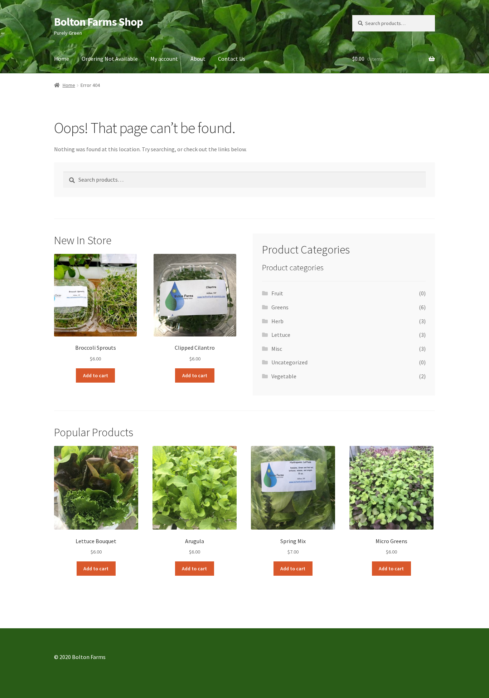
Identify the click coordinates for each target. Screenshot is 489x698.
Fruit (277, 293)
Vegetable (283, 376)
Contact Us (231, 58)
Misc (276, 348)
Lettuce (280, 334)
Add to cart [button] (95, 375)
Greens (280, 307)
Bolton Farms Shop (98, 22)
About (197, 58)
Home (61, 58)
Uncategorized (289, 362)
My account (164, 58)
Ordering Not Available (110, 58)
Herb (277, 321)
